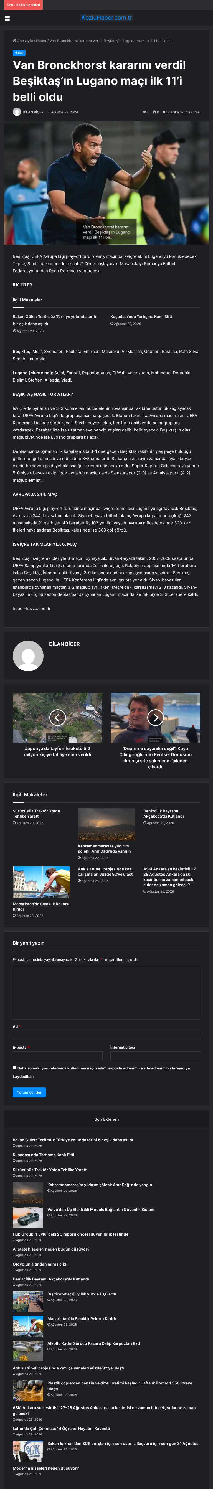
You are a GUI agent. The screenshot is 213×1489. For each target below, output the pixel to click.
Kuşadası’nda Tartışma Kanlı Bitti (141, 316)
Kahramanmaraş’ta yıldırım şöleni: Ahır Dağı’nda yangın (99, 1184)
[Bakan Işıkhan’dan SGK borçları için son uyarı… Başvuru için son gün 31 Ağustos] (28, 1451)
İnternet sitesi (122, 1047)
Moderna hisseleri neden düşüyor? (46, 1468)
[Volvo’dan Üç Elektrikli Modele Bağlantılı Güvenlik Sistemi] (28, 1217)
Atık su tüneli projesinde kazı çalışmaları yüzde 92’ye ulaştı (68, 1368)
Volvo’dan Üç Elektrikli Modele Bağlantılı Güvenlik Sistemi (101, 1209)
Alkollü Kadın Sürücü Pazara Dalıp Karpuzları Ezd (93, 1343)
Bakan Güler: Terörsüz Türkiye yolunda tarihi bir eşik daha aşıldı (73, 1139)
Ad (17, 1026)
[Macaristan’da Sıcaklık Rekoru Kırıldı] (41, 882)
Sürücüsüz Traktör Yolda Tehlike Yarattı (50, 1169)
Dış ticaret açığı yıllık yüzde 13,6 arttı (81, 1294)
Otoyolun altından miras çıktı (40, 1264)
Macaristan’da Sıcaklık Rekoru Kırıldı (81, 1318)
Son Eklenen (106, 1119)
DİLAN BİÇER (33, 112)
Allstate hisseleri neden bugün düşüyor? (51, 1249)
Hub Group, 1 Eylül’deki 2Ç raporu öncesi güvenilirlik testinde (70, 1234)
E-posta (21, 1047)
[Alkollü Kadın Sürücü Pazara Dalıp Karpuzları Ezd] (28, 1351)
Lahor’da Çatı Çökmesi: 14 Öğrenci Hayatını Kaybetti (61, 1428)
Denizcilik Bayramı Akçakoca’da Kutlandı (51, 1279)
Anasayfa (24, 41)
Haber (41, 41)
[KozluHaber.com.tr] (106, 17)
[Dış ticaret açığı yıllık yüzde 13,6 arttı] (28, 1301)
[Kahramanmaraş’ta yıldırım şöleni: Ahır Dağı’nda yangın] (106, 824)
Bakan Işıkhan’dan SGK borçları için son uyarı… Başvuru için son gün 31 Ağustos (123, 1443)
